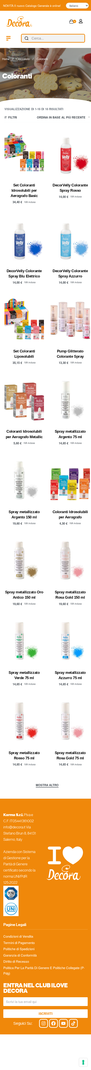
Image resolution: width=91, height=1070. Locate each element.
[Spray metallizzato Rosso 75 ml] (24, 721)
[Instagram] (43, 1023)
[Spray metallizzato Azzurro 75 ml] (70, 641)
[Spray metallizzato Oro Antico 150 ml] (24, 560)
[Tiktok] (73, 1023)
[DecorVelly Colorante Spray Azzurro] (70, 239)
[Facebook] (53, 1023)
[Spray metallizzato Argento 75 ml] (70, 400)
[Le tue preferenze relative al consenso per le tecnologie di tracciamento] (83, 1062)
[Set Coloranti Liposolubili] (24, 319)
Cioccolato (23, 59)
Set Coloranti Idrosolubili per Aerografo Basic (24, 190)
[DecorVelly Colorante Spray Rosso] (70, 153)
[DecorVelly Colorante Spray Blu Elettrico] (24, 239)
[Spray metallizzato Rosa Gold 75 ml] (70, 721)
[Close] (83, 38)
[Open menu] (8, 38)
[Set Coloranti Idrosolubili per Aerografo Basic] (24, 153)
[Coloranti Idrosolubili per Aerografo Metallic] (24, 400)
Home (5, 59)
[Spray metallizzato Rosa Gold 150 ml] (70, 560)
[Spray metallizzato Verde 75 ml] (24, 641)
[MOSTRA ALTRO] (47, 785)
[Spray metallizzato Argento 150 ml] (24, 480)
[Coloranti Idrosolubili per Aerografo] (70, 480)
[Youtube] (63, 1023)
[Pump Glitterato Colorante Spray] (70, 319)
